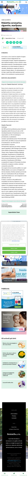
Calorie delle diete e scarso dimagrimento (6, 206)
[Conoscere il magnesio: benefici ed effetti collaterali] (21, 374)
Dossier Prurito (8, 280)
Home (2, 6)
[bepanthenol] (14, 30)
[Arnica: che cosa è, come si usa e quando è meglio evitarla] (21, 354)
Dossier (5, 277)
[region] (14, 238)
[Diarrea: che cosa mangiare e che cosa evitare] (21, 344)
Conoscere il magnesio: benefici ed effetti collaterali (8, 374)
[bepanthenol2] (14, 322)
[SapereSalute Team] (3, 38)
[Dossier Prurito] (14, 275)
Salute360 (10, 460)
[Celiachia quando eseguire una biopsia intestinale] (14, 258)
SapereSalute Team (10, 38)
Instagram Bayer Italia (14, 429)
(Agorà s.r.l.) (17, 460)
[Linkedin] (17, 42)
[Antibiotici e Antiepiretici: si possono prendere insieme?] (21, 364)
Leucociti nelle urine (8, 382)
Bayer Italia (14, 427)
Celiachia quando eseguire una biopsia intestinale (12, 263)
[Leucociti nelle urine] (21, 384)
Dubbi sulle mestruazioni (23, 206)
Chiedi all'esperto (8, 6)
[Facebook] (7, 42)
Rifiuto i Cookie (14, 248)
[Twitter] (10, 42)
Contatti (14, 418)
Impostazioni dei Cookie (14, 244)
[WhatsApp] (14, 42)
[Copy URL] (20, 42)
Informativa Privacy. (16, 240)
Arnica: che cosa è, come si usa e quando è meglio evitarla (9, 354)
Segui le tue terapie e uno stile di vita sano (13, 82)
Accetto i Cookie (14, 252)
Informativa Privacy (14, 415)
